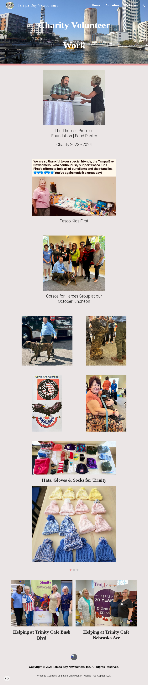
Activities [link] (112, 5)
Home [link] (96, 5)
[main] (73, 32)
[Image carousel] (73, 528)
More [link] (128, 5)
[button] (143, 5)
